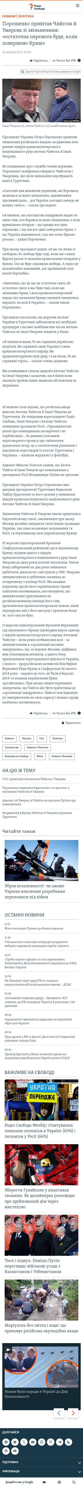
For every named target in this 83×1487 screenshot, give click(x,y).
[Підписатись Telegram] (59, 1442)
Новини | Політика (18, 16)
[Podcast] (6, 1451)
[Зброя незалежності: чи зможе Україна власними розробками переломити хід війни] (41, 860)
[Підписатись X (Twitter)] (24, 1442)
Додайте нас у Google (19, 1482)
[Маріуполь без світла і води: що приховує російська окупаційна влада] (41, 1300)
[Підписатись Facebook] (6, 1442)
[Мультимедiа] (44, 1482)
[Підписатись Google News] (15, 1442)
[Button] (39, 60)
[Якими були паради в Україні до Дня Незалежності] (41, 1367)
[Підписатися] (15, 1451)
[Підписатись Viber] (50, 1442)
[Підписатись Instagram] (41, 1442)
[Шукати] (74, 1482)
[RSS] (68, 1442)
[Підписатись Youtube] (32, 1442)
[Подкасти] (59, 1482)
